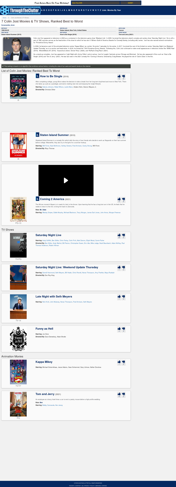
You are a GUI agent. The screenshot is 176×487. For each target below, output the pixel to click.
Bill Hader (68, 272)
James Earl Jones (93, 212)
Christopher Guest (77, 243)
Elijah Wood (90, 240)
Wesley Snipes (47, 212)
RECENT (71, 485)
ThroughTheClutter (82, 483)
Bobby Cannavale (48, 405)
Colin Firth (72, 240)
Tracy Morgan (81, 212)
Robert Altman (54, 245)
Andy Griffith (46, 240)
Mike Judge (95, 243)
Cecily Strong (87, 146)
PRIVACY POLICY (89, 485)
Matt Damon (81, 240)
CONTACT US (79, 485)
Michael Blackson (70, 212)
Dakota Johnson (48, 87)
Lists (104, 10)
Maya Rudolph (109, 272)
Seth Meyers (59, 272)
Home (4, 18)
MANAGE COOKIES (101, 485)
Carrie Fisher (99, 240)
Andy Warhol (57, 243)
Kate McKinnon (55, 146)
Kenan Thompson (88, 272)
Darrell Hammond (48, 272)
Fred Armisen (77, 146)
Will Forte (45, 146)
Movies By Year (114, 10)
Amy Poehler (99, 272)
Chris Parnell (77, 272)
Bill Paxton (66, 243)
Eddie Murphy (58, 212)
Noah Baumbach (105, 243)
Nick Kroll (45, 302)
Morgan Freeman (115, 212)
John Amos (104, 212)
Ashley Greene (66, 146)
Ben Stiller (55, 240)
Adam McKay (116, 243)
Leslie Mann (68, 87)
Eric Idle (87, 243)
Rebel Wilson (59, 87)
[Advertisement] (56, 118)
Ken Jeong (59, 405)
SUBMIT (130, 3)
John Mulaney (54, 302)
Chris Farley (64, 240)
